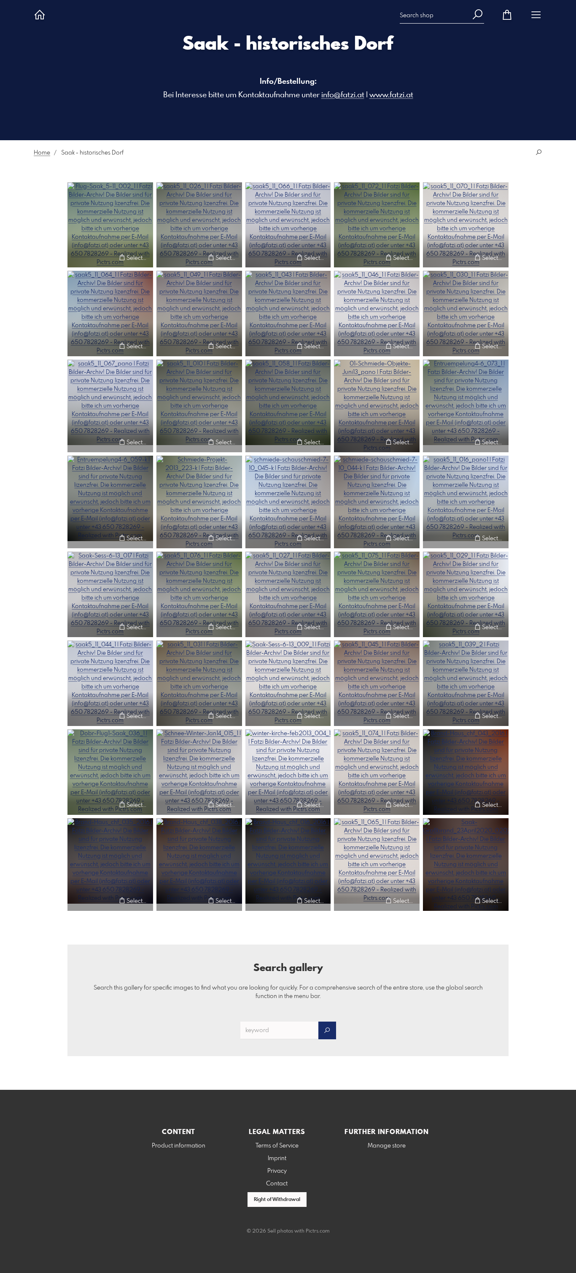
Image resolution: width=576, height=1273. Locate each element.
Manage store (387, 1146)
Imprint (277, 1158)
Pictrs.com (318, 1231)
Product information (178, 1146)
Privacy (277, 1171)
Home (42, 153)
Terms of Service (277, 1146)
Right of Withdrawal (277, 1199)
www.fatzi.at (391, 95)
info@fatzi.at (342, 95)
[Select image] (78, 257)
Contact (277, 1184)
